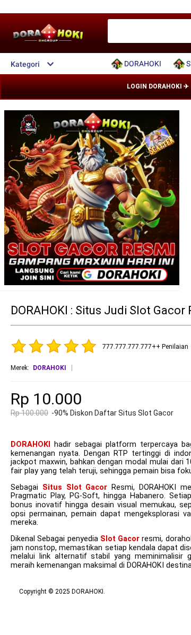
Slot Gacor (120, 538)
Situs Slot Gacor (75, 487)
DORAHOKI (30, 444)
